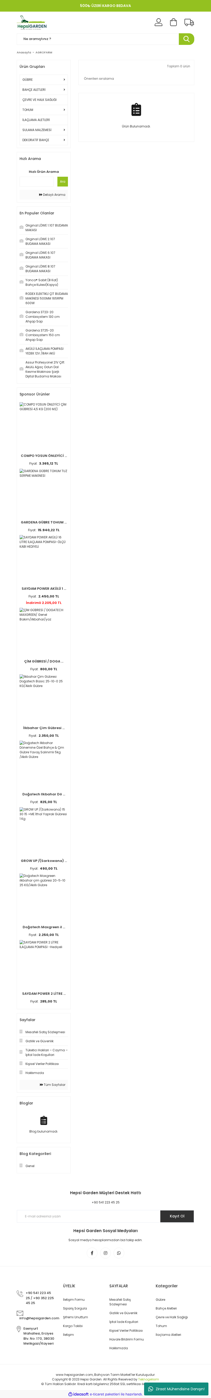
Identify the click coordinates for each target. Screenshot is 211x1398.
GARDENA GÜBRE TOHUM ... (44, 522)
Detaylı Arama (53, 194)
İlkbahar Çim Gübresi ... (44, 727)
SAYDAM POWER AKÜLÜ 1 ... (44, 588)
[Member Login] (158, 22)
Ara (62, 181)
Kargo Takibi (73, 1326)
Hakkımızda (118, 1348)
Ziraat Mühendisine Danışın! (180, 1389)
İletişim (68, 1334)
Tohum (161, 1326)
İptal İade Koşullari (123, 1322)
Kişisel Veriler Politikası (126, 1330)
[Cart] (173, 22)
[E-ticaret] (105, 1394)
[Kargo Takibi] (189, 22)
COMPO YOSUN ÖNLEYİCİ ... (44, 455)
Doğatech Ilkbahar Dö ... (43, 794)
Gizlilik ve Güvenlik (123, 1313)
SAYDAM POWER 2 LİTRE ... (44, 993)
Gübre (160, 1299)
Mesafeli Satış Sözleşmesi (120, 1301)
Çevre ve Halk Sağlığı (172, 1317)
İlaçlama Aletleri (168, 1334)
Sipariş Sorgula (75, 1308)
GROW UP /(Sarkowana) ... (44, 860)
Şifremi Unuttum (75, 1317)
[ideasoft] (78, 1394)
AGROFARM (44, 52)
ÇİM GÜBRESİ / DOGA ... (43, 661)
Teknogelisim (148, 1379)
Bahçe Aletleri (166, 1308)
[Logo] (32, 22)
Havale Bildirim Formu (126, 1339)
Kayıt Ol (177, 1216)
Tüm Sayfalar (54, 1084)
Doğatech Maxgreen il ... (44, 927)
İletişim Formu (74, 1299)
